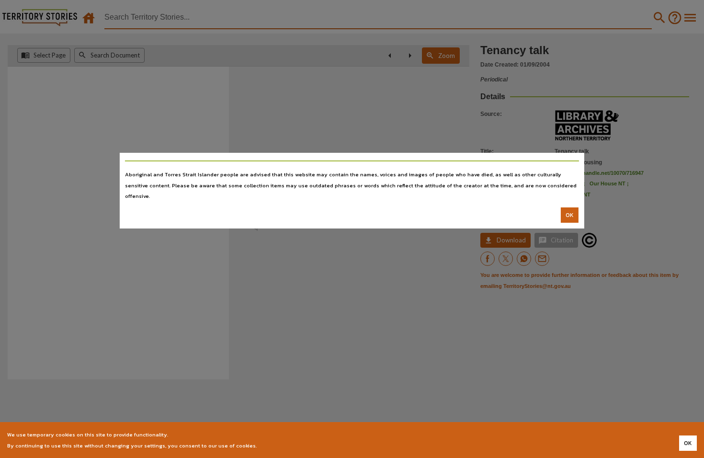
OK (570, 215)
